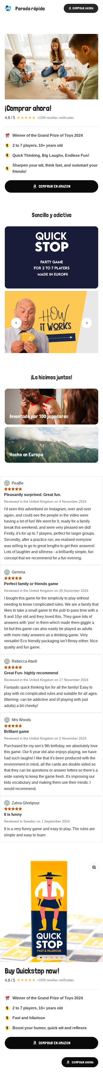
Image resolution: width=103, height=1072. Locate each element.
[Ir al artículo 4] (56, 957)
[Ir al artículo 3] (51, 957)
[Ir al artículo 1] (41, 957)
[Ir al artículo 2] (46, 957)
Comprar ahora (82, 1062)
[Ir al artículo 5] (62, 957)
